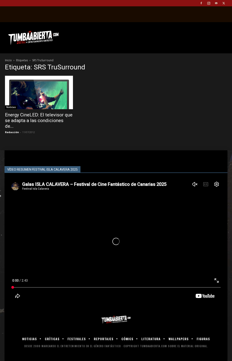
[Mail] (216, 3)
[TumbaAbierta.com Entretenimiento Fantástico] (116, 320)
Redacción (12, 132)
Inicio (8, 60)
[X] (223, 3)
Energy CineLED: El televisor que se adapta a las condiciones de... (38, 120)
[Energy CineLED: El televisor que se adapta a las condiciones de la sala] (39, 92)
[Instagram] (208, 3)
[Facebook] (201, 3)
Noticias (11, 107)
